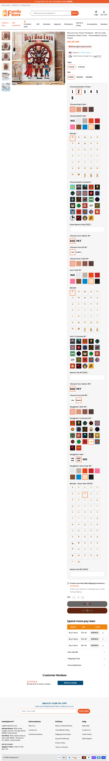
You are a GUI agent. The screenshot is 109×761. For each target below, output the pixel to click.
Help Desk (85, 726)
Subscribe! (84, 711)
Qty (68, 597)
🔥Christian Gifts (27, 24)
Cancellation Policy (62, 730)
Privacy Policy (60, 743)
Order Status (87, 734)
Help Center (6, 5)
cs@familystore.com (9, 726)
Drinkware (68, 24)
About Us (32, 726)
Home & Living (79, 24)
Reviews (104, 24)
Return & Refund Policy (63, 726)
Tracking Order (25, 5)
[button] (87, 87)
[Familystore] (11, 13)
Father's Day (5, 24)
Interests (46, 24)
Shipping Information (63, 734)
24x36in (89, 77)
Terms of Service (61, 747)
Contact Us (15, 5)
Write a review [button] (70, 683)
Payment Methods (62, 739)
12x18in (71, 77)
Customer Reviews (35, 734)
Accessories (92, 24)
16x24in (80, 77)
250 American (16, 24)
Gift (37, 24)
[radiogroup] (87, 95)
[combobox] (54, 13)
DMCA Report (87, 739)
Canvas (81, 67)
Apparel (57, 24)
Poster (71, 67)
